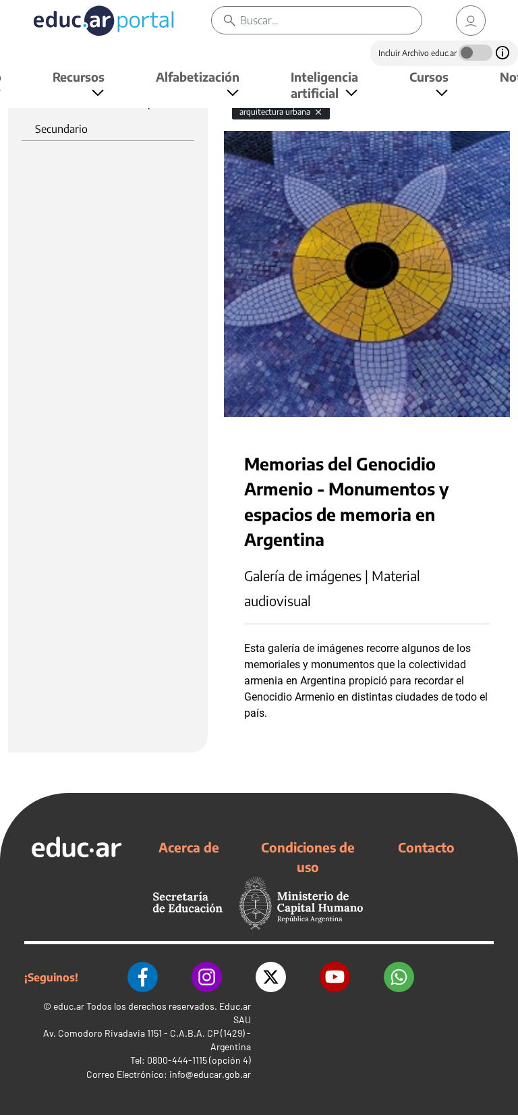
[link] (471, 20)
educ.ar (68, 1006)
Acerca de (189, 847)
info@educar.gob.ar (210, 1074)
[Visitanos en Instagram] (206, 977)
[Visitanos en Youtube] (335, 977)
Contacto (426, 847)
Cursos (429, 76)
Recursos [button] (79, 76)
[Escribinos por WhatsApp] (399, 977)
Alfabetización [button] (197, 76)
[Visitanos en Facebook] (142, 977)
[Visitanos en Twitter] (271, 977)
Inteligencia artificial (324, 85)
